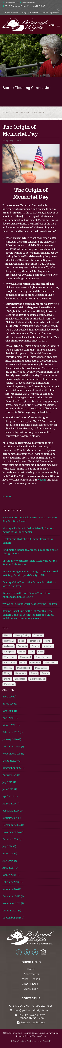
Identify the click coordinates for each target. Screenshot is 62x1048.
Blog (24, 12)
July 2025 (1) (9, 782)
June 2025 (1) (9, 789)
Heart (22, 662)
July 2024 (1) (9, 846)
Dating (7, 679)
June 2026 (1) (9, 703)
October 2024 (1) (11, 839)
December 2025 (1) (13, 746)
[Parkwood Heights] (26, 25)
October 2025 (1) (11, 760)
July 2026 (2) (9, 696)
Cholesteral (25, 657)
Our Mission (31, 988)
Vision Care (9, 657)
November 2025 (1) (13, 753)
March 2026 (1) (11, 725)
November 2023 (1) (13, 903)
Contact (34, 12)
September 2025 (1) (13, 767)
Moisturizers (41, 668)
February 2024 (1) (12, 882)
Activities (47, 646)
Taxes (22, 651)
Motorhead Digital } (40, 1041)
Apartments (31, 974)
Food (21, 641)
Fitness (35, 646)
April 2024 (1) (10, 867)
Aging (47, 641)
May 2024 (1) (9, 860)
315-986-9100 (12, 2)
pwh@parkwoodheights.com (32, 1010)
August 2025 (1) (11, 775)
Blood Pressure (43, 657)
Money (7, 673)
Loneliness (20, 679)
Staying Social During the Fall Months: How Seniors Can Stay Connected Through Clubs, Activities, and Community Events (28, 615)
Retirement (20, 673)
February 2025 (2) (12, 810)
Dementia (22, 646)
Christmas (9, 684)
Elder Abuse (50, 662)
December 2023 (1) (13, 896)
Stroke (45, 673)
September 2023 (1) (13, 917)
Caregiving (9, 651)
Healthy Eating (22, 635)
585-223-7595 (28, 2)
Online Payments (50, 12)
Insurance (35, 662)
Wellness (8, 646)
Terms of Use (39, 1036)
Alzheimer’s (34, 641)
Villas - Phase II (31, 983)
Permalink (7, 496)
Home (5, 112)
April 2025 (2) (10, 796)
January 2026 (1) (11, 739)
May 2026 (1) (9, 710)
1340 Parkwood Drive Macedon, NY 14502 (32, 1016)
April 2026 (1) (10, 718)
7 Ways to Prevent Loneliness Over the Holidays (29, 603)
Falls (40, 651)
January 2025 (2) (11, 817)
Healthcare (9, 641)
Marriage (8, 668)
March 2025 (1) (11, 803)
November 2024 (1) (13, 832)
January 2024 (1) (11, 889)
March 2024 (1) (11, 874)
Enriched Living (37, 679)
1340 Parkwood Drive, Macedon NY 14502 (25, 6)
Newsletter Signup (33, 1022)
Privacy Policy (23, 1036)
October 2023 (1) (11, 910)
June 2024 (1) (9, 853)
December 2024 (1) (13, 825)
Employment (11, 12)
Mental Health (23, 668)
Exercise (38, 635)
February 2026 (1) (12, 732)
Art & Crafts (10, 662)
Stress (34, 673)
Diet (31, 651)
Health (7, 635)
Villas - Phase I (31, 978)
